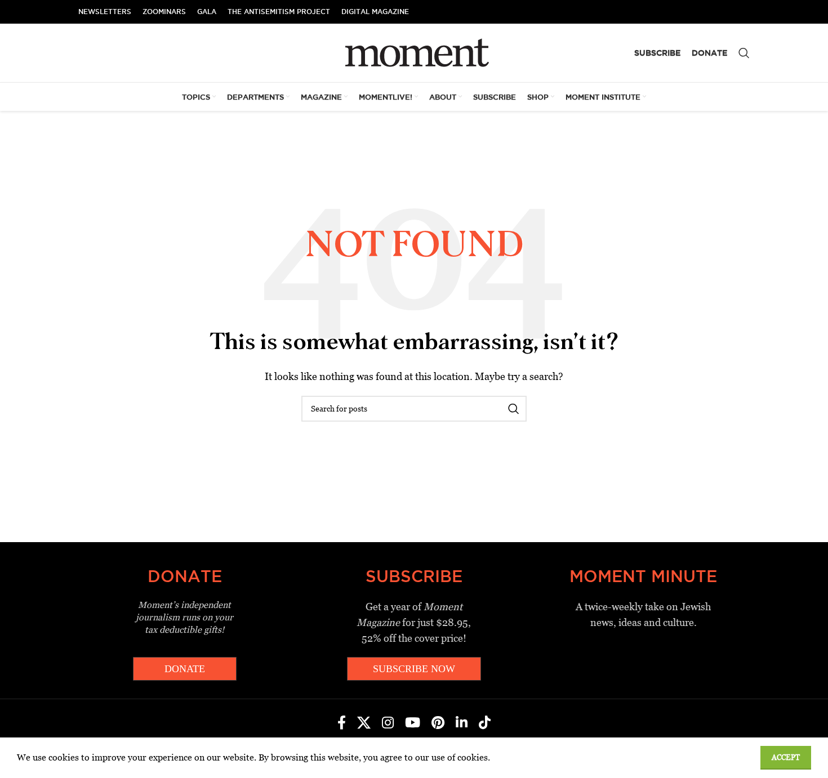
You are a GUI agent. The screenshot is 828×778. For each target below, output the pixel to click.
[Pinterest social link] (438, 723)
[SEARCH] (514, 409)
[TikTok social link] (484, 723)
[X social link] (363, 723)
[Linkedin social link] (461, 723)
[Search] (744, 53)
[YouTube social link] (412, 723)
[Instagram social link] (387, 723)
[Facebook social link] (341, 723)
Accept (786, 757)
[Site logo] (414, 52)
